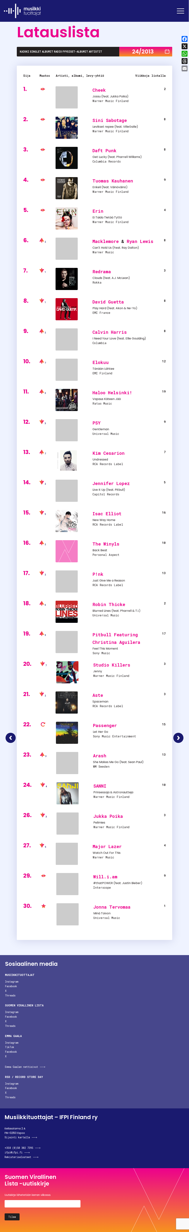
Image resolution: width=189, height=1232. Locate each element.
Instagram (11, 981)
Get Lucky (99, 157)
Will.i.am (105, 877)
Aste (97, 695)
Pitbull (119, 490)
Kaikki (24, 51)
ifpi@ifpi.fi (14, 1152)
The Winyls (105, 544)
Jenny (97, 671)
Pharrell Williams (128, 157)
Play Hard (99, 308)
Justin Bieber (131, 883)
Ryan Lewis (140, 241)
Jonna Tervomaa (111, 907)
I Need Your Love (104, 338)
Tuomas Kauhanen (112, 181)
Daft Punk (104, 150)
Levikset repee (103, 127)
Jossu (96, 96)
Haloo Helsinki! (112, 393)
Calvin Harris (109, 332)
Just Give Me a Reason (108, 580)
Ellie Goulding (135, 338)
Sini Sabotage (109, 120)
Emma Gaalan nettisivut (21, 1067)
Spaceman (100, 701)
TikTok (9, 1047)
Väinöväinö (118, 187)
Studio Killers (111, 665)
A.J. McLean (120, 278)
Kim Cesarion (108, 453)
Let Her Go (100, 732)
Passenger (105, 725)
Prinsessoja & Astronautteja (113, 792)
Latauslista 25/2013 (178, 738)
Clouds (97, 278)
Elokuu (100, 362)
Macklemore (105, 241)
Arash (99, 756)
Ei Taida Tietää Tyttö (107, 217)
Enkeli (96, 187)
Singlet (35, 51)
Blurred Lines (101, 611)
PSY (96, 423)
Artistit (95, 51)
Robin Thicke (108, 604)
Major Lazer (107, 846)
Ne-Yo (131, 308)
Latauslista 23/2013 (11, 738)
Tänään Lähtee (103, 369)
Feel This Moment (105, 648)
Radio (58, 51)
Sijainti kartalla (17, 1137)
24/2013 (143, 52)
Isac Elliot (106, 514)
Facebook (11, 986)
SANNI (99, 786)
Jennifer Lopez (111, 483)
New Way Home (103, 520)
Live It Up (98, 490)
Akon (119, 308)
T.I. (137, 611)
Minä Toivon (102, 913)
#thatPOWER (103, 883)
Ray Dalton (130, 248)
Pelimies (99, 822)
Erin (97, 211)
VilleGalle (130, 127)
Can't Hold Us (102, 248)
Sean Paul (135, 762)
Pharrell (126, 611)
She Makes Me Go (106, 762)
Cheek (99, 90)
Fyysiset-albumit (75, 51)
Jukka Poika (118, 96)
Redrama (101, 272)
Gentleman (100, 429)
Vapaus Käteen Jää (106, 399)
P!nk (97, 574)
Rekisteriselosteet (18, 1157)
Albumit (47, 51)
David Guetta (108, 302)
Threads (10, 995)
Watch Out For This (107, 853)
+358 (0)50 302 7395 (19, 1148)
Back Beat (99, 550)
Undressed (100, 459)
